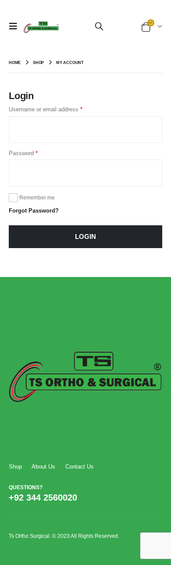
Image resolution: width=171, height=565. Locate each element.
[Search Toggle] (99, 26)
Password (23, 153)
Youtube (111, 496)
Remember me (37, 198)
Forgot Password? (34, 210)
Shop (15, 466)
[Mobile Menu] (15, 26)
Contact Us (79, 466)
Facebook (94, 496)
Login (85, 236)
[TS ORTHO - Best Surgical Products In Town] (41, 26)
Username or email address (45, 109)
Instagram (127, 496)
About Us (43, 466)
